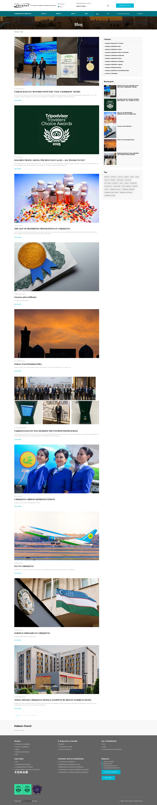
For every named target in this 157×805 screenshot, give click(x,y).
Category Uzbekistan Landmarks (114, 61)
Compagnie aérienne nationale (24, 767)
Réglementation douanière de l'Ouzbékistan (71, 767)
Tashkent (134, 186)
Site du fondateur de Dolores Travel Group (27, 769)
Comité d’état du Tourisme (22, 764)
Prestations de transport (22, 751)
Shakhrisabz (116, 186)
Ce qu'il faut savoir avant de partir (112, 749)
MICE (16, 754)
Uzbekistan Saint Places (111, 192)
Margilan (112, 180)
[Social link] (15, 772)
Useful (106, 189)
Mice (86, 13)
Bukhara (107, 176)
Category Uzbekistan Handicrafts (114, 55)
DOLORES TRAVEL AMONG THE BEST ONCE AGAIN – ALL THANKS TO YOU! (49, 160)
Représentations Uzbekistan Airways (69, 764)
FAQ (108, 13)
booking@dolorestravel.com (83, 3)
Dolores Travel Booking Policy (28, 364)
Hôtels (43, 13)
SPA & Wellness (126, 186)
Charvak (120, 176)
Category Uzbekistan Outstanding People (117, 70)
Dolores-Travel (108, 763)
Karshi (132, 176)
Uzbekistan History (115, 189)
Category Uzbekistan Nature (113, 67)
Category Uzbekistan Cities (113, 46)
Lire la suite (17, 100)
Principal (16, 31)
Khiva (137, 176)
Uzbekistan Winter (110, 195)
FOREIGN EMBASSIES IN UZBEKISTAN (32, 633)
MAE (16, 761)
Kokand (107, 180)
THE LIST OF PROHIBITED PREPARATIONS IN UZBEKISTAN (42, 228)
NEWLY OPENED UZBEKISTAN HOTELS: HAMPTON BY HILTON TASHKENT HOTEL (53, 700)
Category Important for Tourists (114, 43)
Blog (97, 13)
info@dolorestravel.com (110, 765)
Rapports (140, 13)
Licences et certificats (65, 749)
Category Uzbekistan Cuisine (113, 49)
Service (58, 13)
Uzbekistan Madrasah (128, 189)
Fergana (126, 176)
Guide (73, 13)
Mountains (128, 180)
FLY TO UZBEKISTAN (24, 566)
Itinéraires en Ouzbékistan (22, 13)
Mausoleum (120, 180)
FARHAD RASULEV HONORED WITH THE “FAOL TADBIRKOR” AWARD (47, 91)
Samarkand (133, 183)
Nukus (121, 183)
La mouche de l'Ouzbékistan (67, 761)
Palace (126, 183)
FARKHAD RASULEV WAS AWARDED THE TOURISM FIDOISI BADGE (46, 431)
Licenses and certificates (25, 297)
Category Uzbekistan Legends (113, 64)
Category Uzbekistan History (113, 58)
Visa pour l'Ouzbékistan (22, 746)
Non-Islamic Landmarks (111, 183)
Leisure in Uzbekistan (111, 73)
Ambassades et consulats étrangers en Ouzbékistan (73, 772)
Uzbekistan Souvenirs (126, 192)
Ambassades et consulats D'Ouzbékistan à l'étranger (74, 769)
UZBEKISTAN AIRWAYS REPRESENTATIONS (34, 499)
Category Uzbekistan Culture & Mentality (117, 52)
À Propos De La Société (123, 13)
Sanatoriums (108, 186)
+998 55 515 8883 (80, 6)
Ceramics (113, 176)
